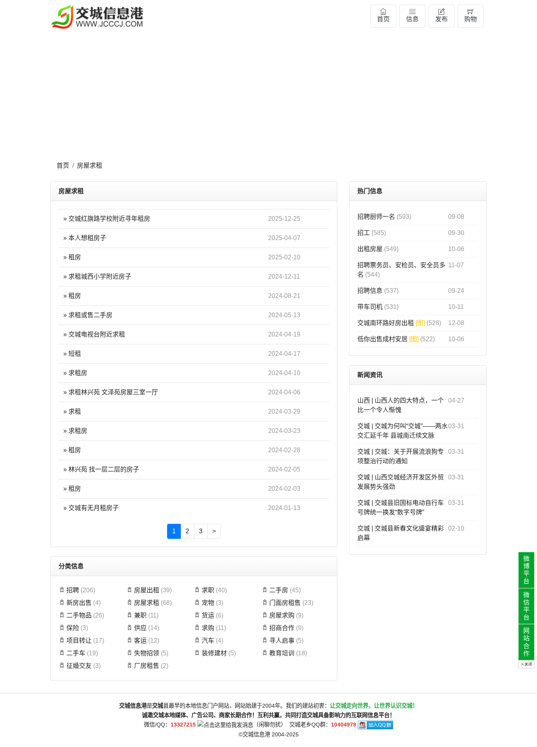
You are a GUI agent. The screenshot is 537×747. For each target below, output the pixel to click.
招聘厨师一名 (377, 216)
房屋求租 (89, 165)
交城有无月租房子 (93, 508)
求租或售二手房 (90, 315)
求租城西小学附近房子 (99, 276)
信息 (412, 19)
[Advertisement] (268, 97)
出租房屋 (370, 249)
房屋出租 (146, 590)
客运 (140, 640)
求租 (74, 411)
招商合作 (281, 628)
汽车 (208, 640)
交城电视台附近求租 (96, 334)
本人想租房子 (87, 238)
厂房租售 (146, 665)
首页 (383, 19)
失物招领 (146, 653)
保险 (72, 628)
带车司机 (370, 306)
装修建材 (214, 653)
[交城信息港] (97, 16)
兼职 (140, 615)
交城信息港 (256, 734)
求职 (208, 590)
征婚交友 (79, 665)
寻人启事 (281, 640)
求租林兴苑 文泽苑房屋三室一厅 (113, 392)
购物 (470, 19)
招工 (364, 232)
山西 (363, 400)
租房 (74, 257)
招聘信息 (370, 290)
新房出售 (79, 602)
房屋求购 (281, 615)
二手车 (75, 653)
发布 (441, 19)
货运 (208, 615)
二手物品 (79, 615)
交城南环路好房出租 (391, 323)
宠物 (208, 602)
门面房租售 (285, 602)
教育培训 (281, 653)
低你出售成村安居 (388, 339)
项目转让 (79, 640)
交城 (363, 426)
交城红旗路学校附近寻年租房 (109, 218)
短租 (74, 353)
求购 (208, 628)
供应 (140, 628)
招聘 (72, 590)
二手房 (278, 590)
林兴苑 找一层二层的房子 (103, 469)
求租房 (77, 373)
